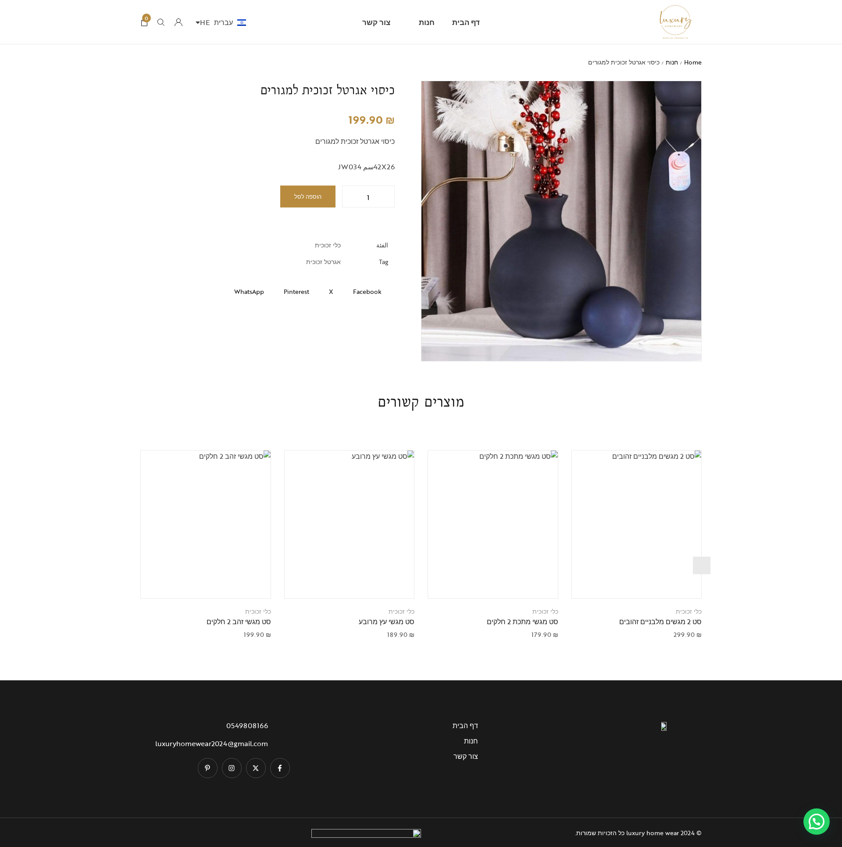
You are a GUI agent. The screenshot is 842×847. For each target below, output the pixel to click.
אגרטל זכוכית (323, 261)
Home (693, 62)
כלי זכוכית (328, 245)
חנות (672, 62)
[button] (625, 583)
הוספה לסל (307, 196)
